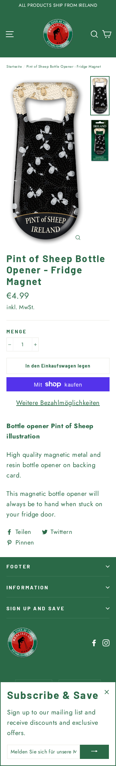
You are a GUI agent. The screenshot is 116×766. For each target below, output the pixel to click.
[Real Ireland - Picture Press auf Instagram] (106, 642)
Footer (18, 566)
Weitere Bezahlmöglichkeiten (58, 403)
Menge (16, 331)
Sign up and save (35, 608)
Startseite (14, 66)
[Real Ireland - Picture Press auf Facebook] (94, 642)
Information (27, 587)
